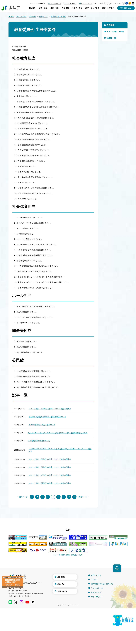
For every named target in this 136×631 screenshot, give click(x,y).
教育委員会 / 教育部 (58, 16)
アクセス (94, 579)
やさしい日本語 (70, 3)
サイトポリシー (97, 597)
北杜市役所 (61, 577)
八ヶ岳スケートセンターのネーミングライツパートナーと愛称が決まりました (57, 433)
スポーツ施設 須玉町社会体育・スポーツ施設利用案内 (50, 475)
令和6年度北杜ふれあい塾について (42, 425)
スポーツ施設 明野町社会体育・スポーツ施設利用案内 (50, 483)
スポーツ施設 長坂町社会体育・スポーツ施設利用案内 (50, 467)
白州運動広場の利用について (39, 441)
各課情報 (32, 16)
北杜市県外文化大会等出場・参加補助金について (47, 417)
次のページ (83, 497)
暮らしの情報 (21, 16)
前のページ (23, 497)
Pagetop (117, 569)
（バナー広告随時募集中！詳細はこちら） (68, 555)
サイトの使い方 (97, 588)
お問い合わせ (62, 591)
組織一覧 (60, 584)
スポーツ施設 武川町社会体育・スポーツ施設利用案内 (50, 459)
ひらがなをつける (86, 3)
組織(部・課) (43, 16)
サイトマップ (96, 592)
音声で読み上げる (55, 3)
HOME (11, 16)
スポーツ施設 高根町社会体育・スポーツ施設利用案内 (50, 409)
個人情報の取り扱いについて (102, 584)
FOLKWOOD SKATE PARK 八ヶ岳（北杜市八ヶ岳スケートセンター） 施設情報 (60, 450)
